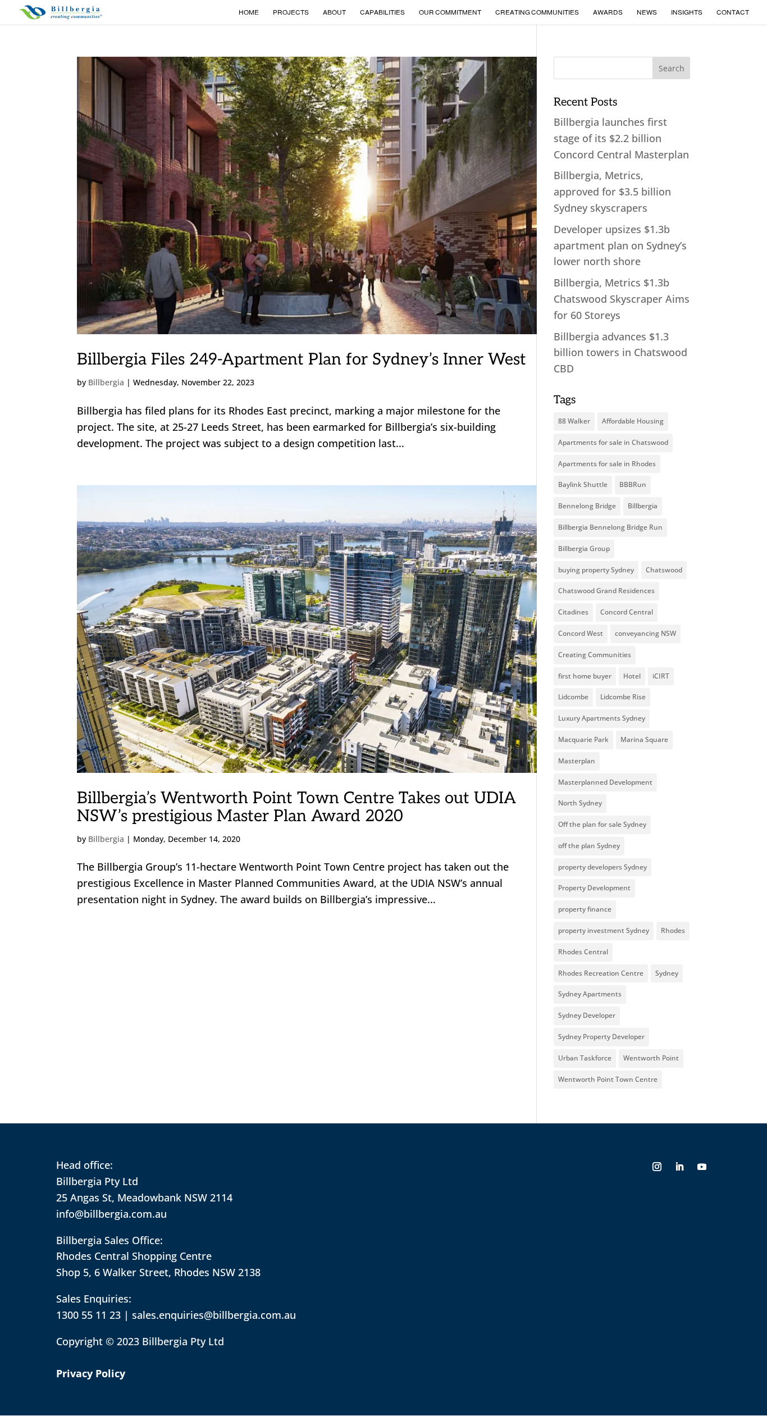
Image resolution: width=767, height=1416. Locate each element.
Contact (732, 12)
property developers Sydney (602, 867)
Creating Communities (537, 12)
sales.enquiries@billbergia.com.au (214, 1315)
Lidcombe (573, 697)
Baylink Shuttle (583, 484)
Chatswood (664, 570)
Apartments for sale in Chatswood (613, 442)
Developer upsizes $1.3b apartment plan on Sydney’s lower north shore (620, 245)
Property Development (594, 888)
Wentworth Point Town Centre (608, 1079)
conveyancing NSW (645, 633)
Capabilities (382, 12)
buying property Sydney (596, 570)
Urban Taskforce (584, 1058)
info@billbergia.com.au (111, 1214)
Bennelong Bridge (587, 506)
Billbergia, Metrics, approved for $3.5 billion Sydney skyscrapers (612, 192)
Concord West (580, 633)
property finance (584, 909)
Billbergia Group (584, 548)
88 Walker (574, 421)
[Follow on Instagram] (657, 1167)
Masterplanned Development (605, 782)
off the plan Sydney (589, 845)
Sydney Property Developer (601, 1036)
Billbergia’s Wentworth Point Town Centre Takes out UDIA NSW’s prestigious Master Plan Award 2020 (296, 807)
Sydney (666, 973)
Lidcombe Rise (623, 697)
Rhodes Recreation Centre (600, 973)
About (334, 12)
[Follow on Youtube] (702, 1167)
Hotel (632, 676)
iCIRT (660, 676)
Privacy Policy (90, 1373)
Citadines (573, 612)
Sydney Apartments (590, 994)
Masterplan (576, 761)
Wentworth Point (651, 1058)
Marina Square (644, 739)
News (647, 12)
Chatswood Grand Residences (606, 590)
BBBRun (632, 484)
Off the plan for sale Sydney (602, 824)
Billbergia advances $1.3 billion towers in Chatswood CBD (620, 353)
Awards (608, 12)
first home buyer (584, 676)
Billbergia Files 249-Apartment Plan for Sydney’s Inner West (301, 360)
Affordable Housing (633, 421)
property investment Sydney (603, 930)
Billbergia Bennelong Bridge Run (610, 527)
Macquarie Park (583, 739)
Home (249, 12)
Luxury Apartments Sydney (601, 718)
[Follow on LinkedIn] (679, 1167)
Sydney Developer (586, 1015)
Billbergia (106, 382)
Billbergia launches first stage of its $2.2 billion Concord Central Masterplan (621, 138)
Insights (686, 12)
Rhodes (673, 930)
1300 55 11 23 (88, 1315)
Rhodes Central (583, 952)
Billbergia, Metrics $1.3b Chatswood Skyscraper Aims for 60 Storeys (622, 299)
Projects (291, 12)
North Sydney (580, 803)
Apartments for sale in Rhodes (607, 463)
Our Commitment (450, 12)
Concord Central (626, 612)
